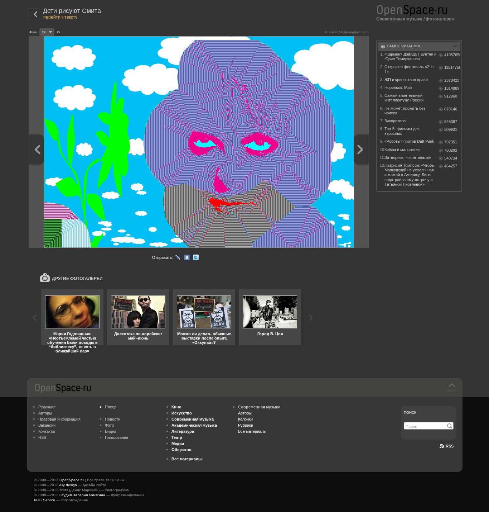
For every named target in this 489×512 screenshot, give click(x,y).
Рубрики (245, 425)
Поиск (410, 412)
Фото (109, 425)
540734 (450, 158)
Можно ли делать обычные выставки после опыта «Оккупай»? (204, 338)
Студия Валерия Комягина (82, 495)
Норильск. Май (398, 87)
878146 (450, 109)
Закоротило (395, 121)
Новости (112, 419)
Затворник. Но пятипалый (407, 157)
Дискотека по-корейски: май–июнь (138, 336)
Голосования (116, 437)
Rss (450, 446)
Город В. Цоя (270, 334)
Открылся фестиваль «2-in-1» (409, 69)
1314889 (451, 88)
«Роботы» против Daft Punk (409, 141)
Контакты (46, 431)
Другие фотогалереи (77, 278)
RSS (42, 437)
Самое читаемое (404, 46)
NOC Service (44, 500)
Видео (110, 431)
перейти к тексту (60, 17)
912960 (450, 96)
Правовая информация (59, 419)
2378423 (451, 80)
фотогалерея (440, 19)
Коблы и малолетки (402, 149)
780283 (450, 150)
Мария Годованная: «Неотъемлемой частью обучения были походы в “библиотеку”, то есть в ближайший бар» (72, 342)
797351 (450, 142)
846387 (450, 121)
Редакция (46, 407)
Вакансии (46, 425)
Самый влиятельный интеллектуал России (403, 97)
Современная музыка (399, 19)
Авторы (45, 413)
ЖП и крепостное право (406, 79)
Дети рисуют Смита (72, 10)
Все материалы (252, 431)
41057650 (452, 55)
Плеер (110, 407)
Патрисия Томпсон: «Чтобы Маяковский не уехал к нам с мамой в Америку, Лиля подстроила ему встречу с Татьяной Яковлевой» (409, 174)
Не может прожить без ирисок (404, 110)
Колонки (245, 419)
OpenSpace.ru (71, 480)
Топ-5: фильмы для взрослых (402, 131)
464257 (450, 166)
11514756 (452, 67)
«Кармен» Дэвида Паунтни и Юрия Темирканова (410, 56)
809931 (450, 129)
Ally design (68, 485)
